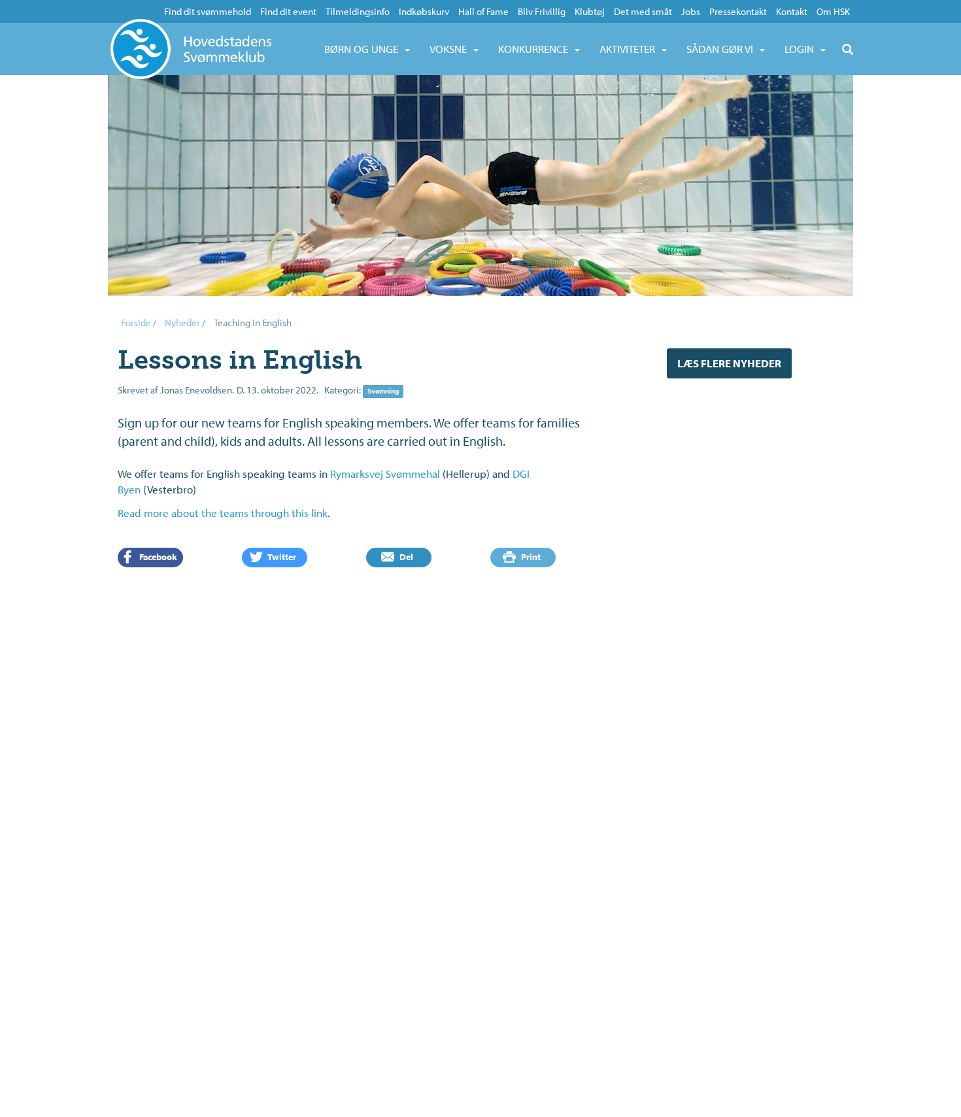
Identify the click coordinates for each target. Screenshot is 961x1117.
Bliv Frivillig (541, 11)
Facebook (157, 557)
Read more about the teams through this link (223, 513)
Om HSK (833, 11)
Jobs (690, 11)
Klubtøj (590, 11)
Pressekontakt (738, 11)
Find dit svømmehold (207, 11)
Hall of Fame (483, 11)
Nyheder (182, 322)
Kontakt (791, 11)
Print (530, 557)
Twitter (281, 557)
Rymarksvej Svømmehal (385, 473)
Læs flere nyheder (729, 363)
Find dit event (288, 11)
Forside (136, 322)
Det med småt (643, 11)
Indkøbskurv (424, 11)
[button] (367, 49)
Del (405, 557)
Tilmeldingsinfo (358, 11)
